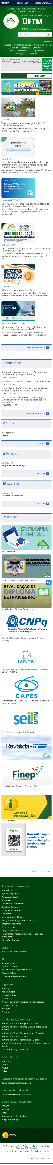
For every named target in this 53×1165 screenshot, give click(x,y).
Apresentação (8, 963)
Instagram (6, 1061)
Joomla (46, 1151)
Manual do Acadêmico (36, 61)
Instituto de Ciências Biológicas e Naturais (20, 1023)
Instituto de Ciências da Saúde (15, 1036)
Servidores (6, 914)
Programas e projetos (11, 1119)
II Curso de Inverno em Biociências (18, 290)
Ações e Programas (10, 893)
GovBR (5, 3)
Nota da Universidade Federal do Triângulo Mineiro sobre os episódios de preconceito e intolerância (23, 400)
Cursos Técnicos (9, 995)
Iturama (5, 1109)
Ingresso (7, 45)
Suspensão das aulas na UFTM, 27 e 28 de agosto (26, 381)
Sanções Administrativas (12, 930)
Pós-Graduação (8, 992)
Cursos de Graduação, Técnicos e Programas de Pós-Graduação (47, 64)
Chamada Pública (9, 1005)
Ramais (33, 1148)
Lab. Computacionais (27, 60)
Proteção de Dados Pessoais (14, 951)
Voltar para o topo (42, 871)
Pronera (5, 1012)
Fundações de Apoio (10, 940)
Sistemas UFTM (23, 50)
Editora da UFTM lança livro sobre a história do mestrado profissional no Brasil (25, 205)
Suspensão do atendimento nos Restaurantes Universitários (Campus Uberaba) (24, 373)
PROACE (5, 1106)
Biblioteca (25, 48)
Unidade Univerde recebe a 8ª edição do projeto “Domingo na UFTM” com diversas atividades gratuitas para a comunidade (25, 164)
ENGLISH (49, 42)
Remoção (6, 1008)
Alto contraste (29, 9)
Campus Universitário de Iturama (16, 1094)
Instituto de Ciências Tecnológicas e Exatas (20, 1040)
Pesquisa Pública (9, 973)
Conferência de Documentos (14, 976)
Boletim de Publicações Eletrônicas (17, 969)
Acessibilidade (14, 9)
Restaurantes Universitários (14, 1116)
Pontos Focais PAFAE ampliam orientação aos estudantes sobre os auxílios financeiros (24, 389)
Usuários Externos (10, 966)
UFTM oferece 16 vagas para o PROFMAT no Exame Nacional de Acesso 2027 (23, 328)
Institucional (7, 890)
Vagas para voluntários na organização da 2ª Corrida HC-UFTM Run (23, 124)
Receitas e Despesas (10, 907)
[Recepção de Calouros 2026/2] (26, 87)
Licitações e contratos (11, 910)
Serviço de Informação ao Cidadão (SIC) (19, 920)
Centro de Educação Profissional (16, 1049)
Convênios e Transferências (13, 903)
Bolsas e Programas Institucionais (16, 1083)
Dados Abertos (8, 927)
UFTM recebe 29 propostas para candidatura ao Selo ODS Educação (25, 249)
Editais (4, 1113)
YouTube (5, 1068)
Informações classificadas (13, 917)
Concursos (6, 998)
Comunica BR (22, 3)
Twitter (5, 1064)
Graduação (6, 988)
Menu (41, 75)
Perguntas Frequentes (11, 924)
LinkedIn (5, 1071)
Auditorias (6, 900)
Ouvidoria (32, 53)
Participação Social (10, 897)
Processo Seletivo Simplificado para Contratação (23, 1002)
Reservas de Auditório (16, 61)
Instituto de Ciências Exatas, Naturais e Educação (23, 1033)
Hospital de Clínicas (22, 45)
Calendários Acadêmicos (6, 60)
